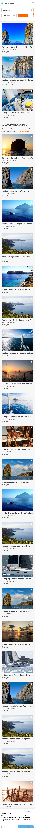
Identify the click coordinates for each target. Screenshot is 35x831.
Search (23, 15)
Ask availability (25, 131)
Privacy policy (29, 811)
